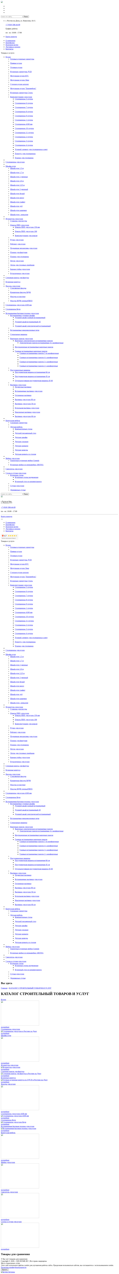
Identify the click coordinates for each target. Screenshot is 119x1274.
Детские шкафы (21, 437)
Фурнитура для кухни (14, 219)
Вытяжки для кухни (18, 385)
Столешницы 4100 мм (23, 124)
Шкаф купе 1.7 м (17, 173)
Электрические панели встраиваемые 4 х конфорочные (41, 343)
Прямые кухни (16, 63)
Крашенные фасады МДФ (20, 292)
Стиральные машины (18, 334)
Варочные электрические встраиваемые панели (34, 341)
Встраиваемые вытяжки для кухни (28, 391)
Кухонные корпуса (13, 282)
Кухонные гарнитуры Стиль (21, 93)
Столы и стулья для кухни (16, 473)
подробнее (5, 1027)
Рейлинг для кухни (17, 244)
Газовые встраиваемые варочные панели (31, 351)
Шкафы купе (11, 166)
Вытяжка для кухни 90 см (25, 400)
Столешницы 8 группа (24, 112)
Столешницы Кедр (13, 309)
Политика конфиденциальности (13, 1267)
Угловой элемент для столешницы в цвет (31, 149)
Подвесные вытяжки (23, 387)
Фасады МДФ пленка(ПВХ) (21, 301)
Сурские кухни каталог (19, 84)
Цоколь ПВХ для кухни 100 (26, 231)
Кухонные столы (16, 475)
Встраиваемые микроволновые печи (24, 330)
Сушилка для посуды (18, 221)
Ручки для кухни (17, 240)
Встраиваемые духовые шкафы (22, 315)
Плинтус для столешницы (25, 154)
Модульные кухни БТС (19, 76)
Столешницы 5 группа (24, 99)
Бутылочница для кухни (20, 273)
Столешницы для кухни (15, 162)
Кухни (8, 57)
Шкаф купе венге (17, 198)
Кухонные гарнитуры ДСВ (21, 72)
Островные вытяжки (23, 395)
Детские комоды (21, 450)
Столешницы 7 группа (24, 107)
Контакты (9, 49)
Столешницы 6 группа (24, 103)
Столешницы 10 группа (24, 128)
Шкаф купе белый (17, 194)
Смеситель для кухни (14, 469)
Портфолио (10, 43)
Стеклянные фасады (18, 288)
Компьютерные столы (23, 429)
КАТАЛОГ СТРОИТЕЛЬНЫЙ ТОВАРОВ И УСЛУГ (30, 988)
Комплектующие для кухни (21, 97)
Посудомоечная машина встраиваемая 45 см (32, 376)
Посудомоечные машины (20, 370)
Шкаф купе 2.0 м (17, 181)
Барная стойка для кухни (20, 269)
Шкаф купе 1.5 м (17, 168)
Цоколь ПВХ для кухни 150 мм (27, 227)
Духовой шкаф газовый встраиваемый (30, 318)
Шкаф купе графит (17, 202)
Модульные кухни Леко (19, 80)
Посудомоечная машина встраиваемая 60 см (32, 372)
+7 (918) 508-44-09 (13, 25)
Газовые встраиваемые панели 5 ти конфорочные (39, 353)
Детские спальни (21, 442)
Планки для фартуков (18, 252)
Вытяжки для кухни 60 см (25, 416)
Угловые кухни (16, 67)
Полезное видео (12, 45)
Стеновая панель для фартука (17, 278)
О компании (10, 41)
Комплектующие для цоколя (26, 236)
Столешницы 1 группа (24, 120)
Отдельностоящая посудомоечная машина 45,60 (34, 381)
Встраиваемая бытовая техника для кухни (22, 313)
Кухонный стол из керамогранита (28, 482)
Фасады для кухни (13, 286)
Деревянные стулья (17, 490)
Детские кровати (21, 446)
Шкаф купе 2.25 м (17, 185)
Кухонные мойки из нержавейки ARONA (26, 465)
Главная (4, 988)
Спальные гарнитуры (18, 423)
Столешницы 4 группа (24, 145)
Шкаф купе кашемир (18, 210)
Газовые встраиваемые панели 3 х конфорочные (39, 362)
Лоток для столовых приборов (22, 265)
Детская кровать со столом (25, 454)
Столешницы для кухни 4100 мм (19, 305)
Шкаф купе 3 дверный (19, 189)
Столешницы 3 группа (24, 141)
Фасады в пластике (17, 297)
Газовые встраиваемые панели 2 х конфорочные (39, 366)
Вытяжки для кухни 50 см (25, 404)
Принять (5, 1270)
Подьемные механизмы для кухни (23, 248)
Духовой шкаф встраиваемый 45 (28, 322)
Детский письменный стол (25, 433)
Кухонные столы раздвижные (26, 477)
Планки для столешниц (24, 158)
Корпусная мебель (13, 421)
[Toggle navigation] (2, 519)
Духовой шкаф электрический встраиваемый (33, 326)
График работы (12, 29)
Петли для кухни (17, 261)
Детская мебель (16, 427)
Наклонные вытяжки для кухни (27, 412)
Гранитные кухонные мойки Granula (24, 460)
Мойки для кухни (13, 458)
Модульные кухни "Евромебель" (23, 88)
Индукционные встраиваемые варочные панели (34, 347)
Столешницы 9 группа (24, 116)
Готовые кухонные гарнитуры (22, 59)
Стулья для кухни (17, 486)
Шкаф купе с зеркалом (19, 215)
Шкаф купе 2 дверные (19, 177)
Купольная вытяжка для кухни (27, 408)
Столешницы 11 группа (24, 133)
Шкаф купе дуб (16, 206)
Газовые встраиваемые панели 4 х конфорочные (39, 357)
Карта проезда (11, 37)
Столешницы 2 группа (24, 137)
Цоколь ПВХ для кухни (19, 225)
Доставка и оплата (13, 47)
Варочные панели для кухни (21, 339)
